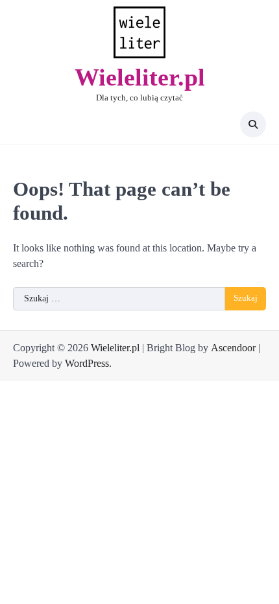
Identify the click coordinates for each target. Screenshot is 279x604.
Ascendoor (233, 347)
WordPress (87, 363)
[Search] (253, 124)
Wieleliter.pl (140, 77)
